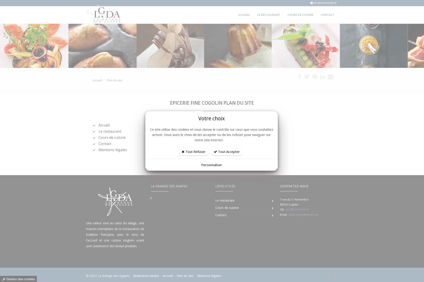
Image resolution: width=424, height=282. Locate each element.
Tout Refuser (195, 151)
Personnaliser (211, 165)
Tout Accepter (228, 151)
